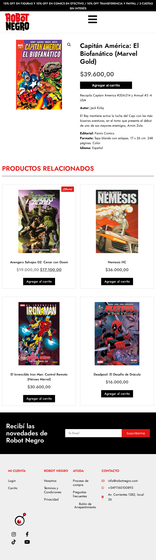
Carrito (12, 488)
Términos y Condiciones (52, 490)
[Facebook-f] (27, 534)
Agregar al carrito (106, 85)
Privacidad (51, 499)
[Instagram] (13, 534)
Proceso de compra (80, 482)
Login (12, 480)
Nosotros (50, 480)
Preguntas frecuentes (80, 494)
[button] (69, 44)
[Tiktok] (13, 542)
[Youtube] (27, 542)
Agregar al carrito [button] (39, 281)
